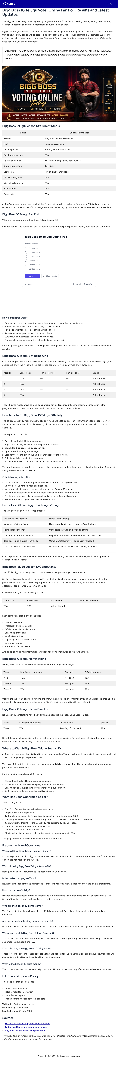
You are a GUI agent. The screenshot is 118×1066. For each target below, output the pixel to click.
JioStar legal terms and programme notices (26, 1027)
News (109, 4)
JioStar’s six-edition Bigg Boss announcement (27, 1023)
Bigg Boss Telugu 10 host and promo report (26, 1030)
